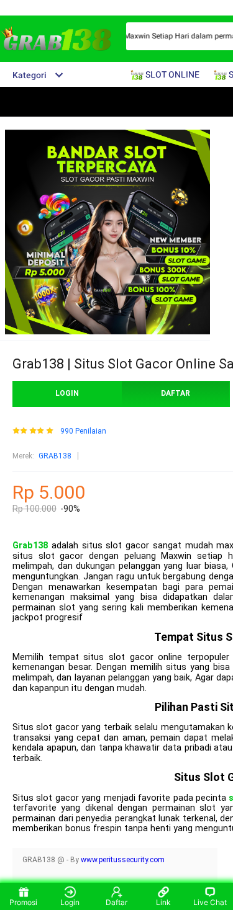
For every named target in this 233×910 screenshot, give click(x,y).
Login (70, 902)
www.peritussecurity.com (123, 859)
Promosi (23, 902)
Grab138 (30, 545)
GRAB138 (55, 456)
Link (163, 902)
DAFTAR (175, 393)
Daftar (116, 902)
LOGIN (67, 393)
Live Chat (210, 902)
